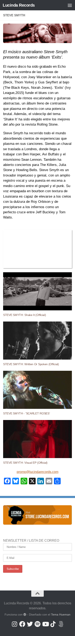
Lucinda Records (19, 5)
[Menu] (70, 5)
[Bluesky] (61, 624)
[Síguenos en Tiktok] (53, 624)
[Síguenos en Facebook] (22, 624)
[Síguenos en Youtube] (45, 624)
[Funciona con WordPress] (24, 614)
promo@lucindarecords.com (37, 472)
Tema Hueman (60, 614)
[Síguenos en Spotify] (38, 624)
